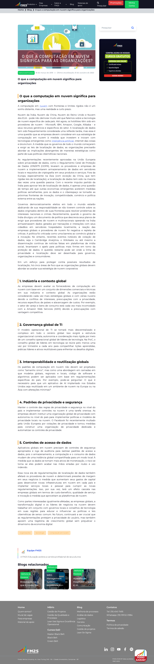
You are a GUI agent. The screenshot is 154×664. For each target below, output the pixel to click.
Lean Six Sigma (84, 632)
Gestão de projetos (86, 629)
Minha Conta (132, 4)
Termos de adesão (115, 628)
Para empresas (25, 618)
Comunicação (83, 625)
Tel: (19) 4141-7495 (115, 611)
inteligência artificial (63, 141)
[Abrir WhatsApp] (6, 658)
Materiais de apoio (83, 4)
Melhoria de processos (87, 611)
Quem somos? (25, 611)
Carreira (80, 622)
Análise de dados (85, 615)
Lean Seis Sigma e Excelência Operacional (61, 623)
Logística (81, 618)
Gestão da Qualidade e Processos (58, 616)
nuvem (43, 106)
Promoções (116, 3)
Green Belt (52, 641)
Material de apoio (26, 622)
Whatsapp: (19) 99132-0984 (119, 615)
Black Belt (52, 638)
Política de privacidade (117, 625)
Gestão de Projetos (56, 611)
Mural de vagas (25, 615)
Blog (72, 4)
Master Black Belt (55, 634)
